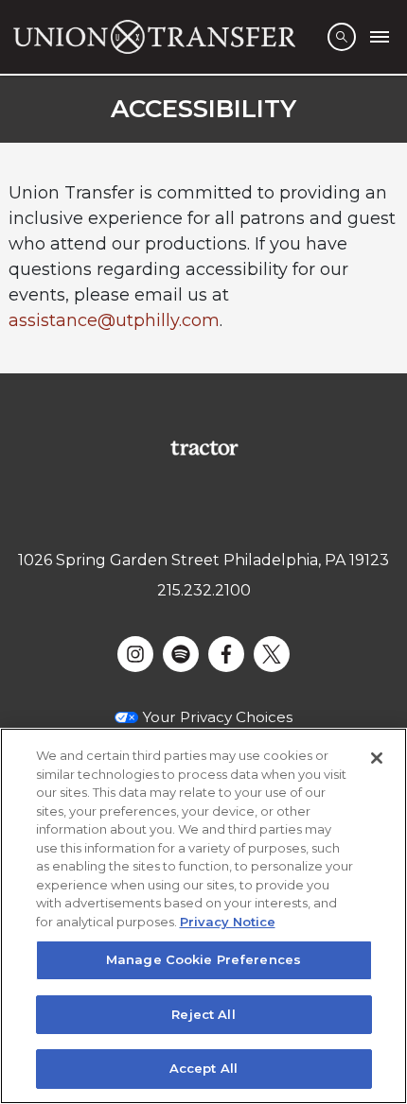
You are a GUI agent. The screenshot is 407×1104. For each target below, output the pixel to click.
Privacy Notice (227, 921)
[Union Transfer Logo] (154, 36)
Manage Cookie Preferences (203, 959)
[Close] (377, 758)
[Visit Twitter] (272, 654)
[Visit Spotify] (181, 654)
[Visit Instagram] (135, 654)
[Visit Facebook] (226, 654)
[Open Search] (341, 37)
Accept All (203, 1068)
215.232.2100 (204, 590)
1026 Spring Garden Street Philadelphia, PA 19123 (203, 560)
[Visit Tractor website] (203, 447)
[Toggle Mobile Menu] (379, 36)
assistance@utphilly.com (114, 320)
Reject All (203, 1014)
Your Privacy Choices (217, 717)
